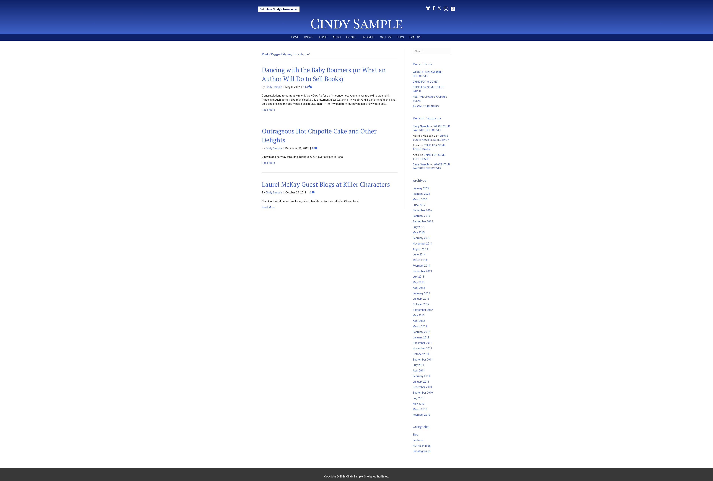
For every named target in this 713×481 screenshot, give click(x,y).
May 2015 (418, 232)
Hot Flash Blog (422, 445)
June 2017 (419, 205)
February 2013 (421, 293)
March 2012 (420, 326)
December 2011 (422, 343)
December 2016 (422, 210)
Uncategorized (421, 451)
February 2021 (421, 193)
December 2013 (422, 271)
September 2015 (423, 221)
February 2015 (421, 238)
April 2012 (419, 320)
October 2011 (421, 354)
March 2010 (420, 409)
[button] (278, 9)
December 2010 (422, 387)
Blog (415, 434)
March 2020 (420, 199)
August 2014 (420, 249)
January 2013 (421, 298)
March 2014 (420, 260)
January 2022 (421, 188)
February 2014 (421, 265)
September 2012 (423, 310)
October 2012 (421, 304)
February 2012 (421, 332)
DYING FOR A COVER (425, 81)
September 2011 (423, 359)
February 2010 (421, 414)
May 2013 (418, 282)
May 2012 (418, 315)
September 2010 (423, 392)
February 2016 (421, 216)
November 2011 (422, 348)
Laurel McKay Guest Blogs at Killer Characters (326, 184)
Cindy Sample (421, 126)
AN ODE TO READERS (426, 106)
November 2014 (422, 243)
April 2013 (419, 287)
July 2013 (418, 276)
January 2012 (421, 337)
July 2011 (418, 365)
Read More (268, 109)
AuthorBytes (380, 476)
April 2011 (419, 370)
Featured (418, 440)
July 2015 (418, 227)
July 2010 (418, 398)
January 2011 (421, 381)
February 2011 (421, 376)
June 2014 (419, 254)
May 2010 (418, 403)
